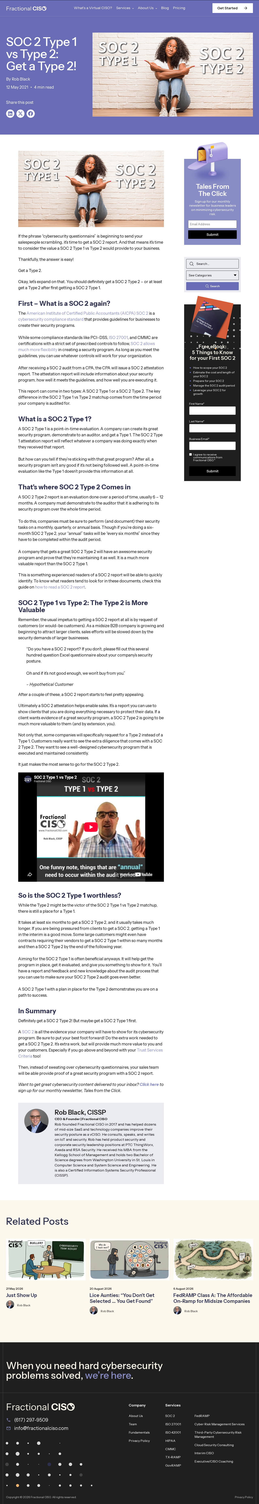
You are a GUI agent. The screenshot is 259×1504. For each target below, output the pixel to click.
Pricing (179, 8)
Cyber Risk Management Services (219, 1424)
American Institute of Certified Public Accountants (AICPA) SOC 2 (87, 313)
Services (123, 8)
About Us (146, 8)
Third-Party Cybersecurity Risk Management (218, 1434)
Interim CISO (204, 1453)
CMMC (170, 1449)
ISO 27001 (118, 337)
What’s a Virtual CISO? (93, 8)
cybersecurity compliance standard (51, 319)
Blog (165, 8)
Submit (213, 234)
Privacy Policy (139, 1441)
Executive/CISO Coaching (213, 1461)
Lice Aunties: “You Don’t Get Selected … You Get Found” (122, 1298)
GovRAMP (173, 1465)
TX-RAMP (173, 1457)
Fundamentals (139, 1432)
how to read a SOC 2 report (60, 587)
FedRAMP (202, 1416)
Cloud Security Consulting (214, 1445)
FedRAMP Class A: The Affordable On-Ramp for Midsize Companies (212, 1298)
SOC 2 (28, 1031)
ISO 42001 (173, 1432)
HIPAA (170, 1441)
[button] (10, 113)
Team (133, 1424)
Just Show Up (21, 1295)
